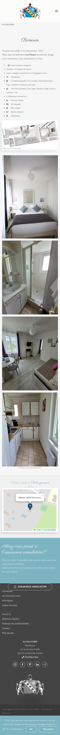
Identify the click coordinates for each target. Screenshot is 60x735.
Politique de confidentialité (15, 623)
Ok (31, 729)
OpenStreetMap (50, 530)
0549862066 (31, 657)
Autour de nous (9, 605)
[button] (56, 11)
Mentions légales (10, 619)
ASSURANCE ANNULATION (32, 586)
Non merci (48, 729)
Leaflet (38, 530)
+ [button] (30, 197)
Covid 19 (6, 614)
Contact (6, 628)
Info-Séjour (7, 600)
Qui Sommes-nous (11, 596)
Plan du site (8, 633)
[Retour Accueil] (30, 11)
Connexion (7, 591)
